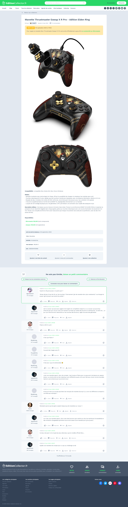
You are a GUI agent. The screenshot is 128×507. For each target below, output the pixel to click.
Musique (4, 499)
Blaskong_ (34, 340)
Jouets (4, 497)
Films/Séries (5, 487)
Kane (30, 408)
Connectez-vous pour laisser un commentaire (64, 283)
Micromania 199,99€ (32, 221)
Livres (3, 489)
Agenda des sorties (46, 8)
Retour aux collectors (30, 12)
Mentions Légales (53, 485)
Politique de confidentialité (55, 487)
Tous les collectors (26, 8)
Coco (30, 327)
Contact (50, 483)
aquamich (34, 311)
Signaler (65, 301)
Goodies (4, 495)
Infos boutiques (57, 8)
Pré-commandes (29, 481)
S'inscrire (121, 3)
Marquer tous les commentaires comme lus (34, 279)
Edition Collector (52, 481)
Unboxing (66, 8)
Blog (10, 8)
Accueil (4, 8)
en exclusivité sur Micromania (91, 31)
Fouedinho (34, 353)
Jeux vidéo (4, 485)
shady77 (34, 23)
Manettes (32, 236)
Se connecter (111, 3)
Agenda (27, 485)
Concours (72, 8)
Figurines (4, 483)
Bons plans (36, 8)
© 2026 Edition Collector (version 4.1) (11, 503)
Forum (17, 8)
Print (3, 491)
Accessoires (34, 240)
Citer (58, 301)
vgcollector (30, 293)
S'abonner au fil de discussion (97, 279)
